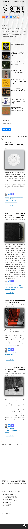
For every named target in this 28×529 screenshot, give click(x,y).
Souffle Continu (12, 497)
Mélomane (12, 494)
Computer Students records (16, 197)
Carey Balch (7, 289)
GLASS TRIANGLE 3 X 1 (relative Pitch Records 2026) (18, 43)
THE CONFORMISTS (9, 428)
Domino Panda (16, 501)
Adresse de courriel (7, 123)
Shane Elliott (7, 287)
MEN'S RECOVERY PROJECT (11, 200)
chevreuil (7, 197)
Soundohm (8, 502)
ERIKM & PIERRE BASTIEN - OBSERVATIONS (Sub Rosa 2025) (18, 53)
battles (12, 198)
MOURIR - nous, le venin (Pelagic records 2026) (17, 71)
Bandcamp (7, 504)
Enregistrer (6, 129)
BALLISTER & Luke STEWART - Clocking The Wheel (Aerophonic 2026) (17, 108)
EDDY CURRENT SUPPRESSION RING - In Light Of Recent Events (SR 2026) (18, 100)
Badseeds (11, 499)
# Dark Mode (6, 1)
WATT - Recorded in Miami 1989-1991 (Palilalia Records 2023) (18, 81)
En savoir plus (10, 206)
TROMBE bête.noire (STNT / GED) (13, 481)
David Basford (20, 287)
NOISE (20, 285)
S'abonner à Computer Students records (1, 441)
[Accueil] (13, 9)
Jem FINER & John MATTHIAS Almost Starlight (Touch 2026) (18, 63)
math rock (7, 198)
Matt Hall (13, 287)
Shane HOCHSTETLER (10, 356)
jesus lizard (7, 354)
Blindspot (12, 496)
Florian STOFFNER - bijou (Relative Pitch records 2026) (18, 89)
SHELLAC (13, 289)
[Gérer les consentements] (24, 525)
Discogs (7, 505)
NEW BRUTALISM (9, 284)
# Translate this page (19, 1)
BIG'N (6, 353)
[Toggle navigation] (22, 16)
